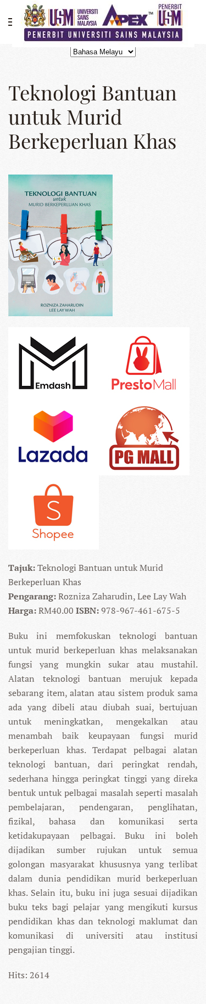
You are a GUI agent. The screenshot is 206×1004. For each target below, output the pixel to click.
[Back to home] (103, 22)
